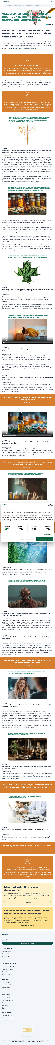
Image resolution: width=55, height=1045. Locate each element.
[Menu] (2, 5)
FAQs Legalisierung (7, 1000)
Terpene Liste (6, 974)
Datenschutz (29, 1036)
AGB (33, 1036)
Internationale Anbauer (8, 985)
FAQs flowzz (5, 1003)
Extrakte (4, 959)
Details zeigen (47, 534)
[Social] (3, 940)
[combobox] (29, 5)
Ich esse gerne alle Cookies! (45, 539)
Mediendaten (5, 990)
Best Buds (5, 1005)
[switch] (21, 529)
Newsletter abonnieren (27, 925)
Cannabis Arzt (6, 972)
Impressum (23, 1036)
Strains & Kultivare (7, 951)
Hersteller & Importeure (8, 982)
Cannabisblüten (6, 954)
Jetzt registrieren (27, 902)
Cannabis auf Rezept (8, 966)
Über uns (4, 1008)
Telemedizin (5, 956)
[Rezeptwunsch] (49, 2)
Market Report (6, 987)
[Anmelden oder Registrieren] (52, 2)
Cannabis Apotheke (7, 969)
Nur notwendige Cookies (27, 539)
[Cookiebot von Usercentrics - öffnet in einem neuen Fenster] (47, 505)
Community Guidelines (8, 997)
